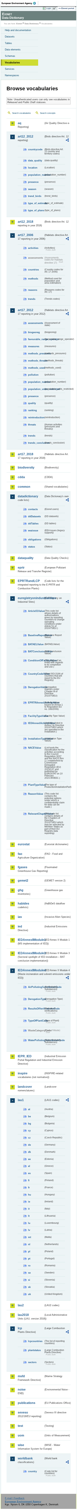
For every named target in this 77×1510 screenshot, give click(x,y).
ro (29, 1265)
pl (29, 1251)
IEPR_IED (25, 1056)
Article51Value (36, 611)
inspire (22, 1073)
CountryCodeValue (36, 673)
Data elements (13, 49)
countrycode (35, 149)
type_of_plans (36, 210)
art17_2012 (25, 310)
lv (29, 1230)
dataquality (25, 558)
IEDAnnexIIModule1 (31, 939)
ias (20, 916)
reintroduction (36, 417)
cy (29, 1130)
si (29, 1279)
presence (33, 182)
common (24, 486)
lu (29, 1223)
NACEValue (34, 747)
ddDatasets (34, 516)
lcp (20, 1328)
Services (9, 69)
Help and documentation (18, 30)
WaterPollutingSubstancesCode (36, 1040)
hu (29, 1194)
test (20, 1425)
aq (19, 123)
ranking (32, 410)
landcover (25, 1086)
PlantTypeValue (36, 784)
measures (33, 346)
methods (33, 278)
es (29, 1173)
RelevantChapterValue (36, 813)
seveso (23, 1412)
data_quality (35, 160)
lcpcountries (35, 1341)
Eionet (19, 24)
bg (29, 1123)
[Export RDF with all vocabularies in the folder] (67, 140)
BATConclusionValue (36, 651)
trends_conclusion (36, 442)
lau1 (21, 1100)
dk (29, 1152)
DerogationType (36, 999)
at (29, 1109)
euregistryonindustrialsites (31, 598)
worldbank (25, 1458)
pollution (33, 374)
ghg (20, 890)
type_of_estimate (36, 203)
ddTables (33, 523)
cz (29, 1137)
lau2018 (23, 1314)
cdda (21, 477)
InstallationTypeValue (36, 738)
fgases (22, 867)
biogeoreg (34, 332)
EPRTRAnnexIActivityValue (36, 702)
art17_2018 (25, 454)
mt (29, 1237)
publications (26, 1402)
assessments (35, 323)
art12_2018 (25, 221)
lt (29, 1216)
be (29, 1116)
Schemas (10, 56)
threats (32, 424)
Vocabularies (12, 62)
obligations (34, 539)
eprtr (21, 567)
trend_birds (34, 196)
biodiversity (26, 467)
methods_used (36, 367)
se (29, 1272)
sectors (32, 1362)
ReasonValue (35, 793)
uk (29, 1294)
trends (31, 299)
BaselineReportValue (36, 635)
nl (29, 1244)
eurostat (24, 844)
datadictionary (28, 496)
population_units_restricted (36, 389)
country (32, 1471)
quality (32, 403)
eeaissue (33, 530)
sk (29, 1287)
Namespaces (12, 75)
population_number (36, 174)
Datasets (10, 36)
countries (33, 269)
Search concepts (48, 113)
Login (48, 8)
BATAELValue (36, 644)
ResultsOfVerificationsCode (36, 1008)
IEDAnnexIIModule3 (31, 953)
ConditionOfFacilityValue (36, 660)
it (29, 1208)
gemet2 (23, 880)
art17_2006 (25, 235)
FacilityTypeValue (36, 716)
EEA (20, 3)
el (29, 1166)
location (32, 167)
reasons (32, 290)
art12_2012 (25, 136)
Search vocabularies (21, 113)
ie (29, 1201)
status (31, 546)
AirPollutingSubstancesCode (36, 987)
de (29, 1144)
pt (29, 1258)
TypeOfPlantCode (36, 1020)
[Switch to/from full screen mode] (55, 8)
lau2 (21, 1305)
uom (21, 1435)
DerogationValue (36, 687)
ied (20, 926)
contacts (33, 509)
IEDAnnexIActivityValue (36, 723)
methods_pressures (36, 353)
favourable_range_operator (36, 339)
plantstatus (34, 1350)
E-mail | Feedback (14, 1498)
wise (21, 1445)
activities (33, 248)
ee (29, 1159)
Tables (8, 43)
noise (22, 1389)
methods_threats (36, 360)
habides (23, 903)
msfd (21, 1376)
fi (29, 1180)
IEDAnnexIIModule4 (31, 970)
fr (29, 1187)
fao (20, 853)
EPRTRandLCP (29, 581)
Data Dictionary (32, 24)
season (32, 189)
